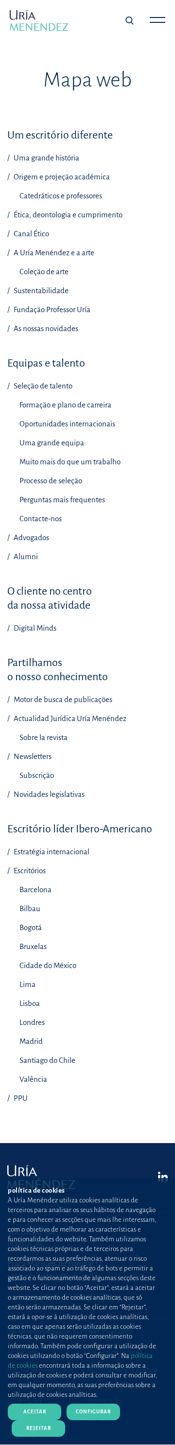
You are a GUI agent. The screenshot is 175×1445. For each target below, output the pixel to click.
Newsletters (32, 756)
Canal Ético (30, 233)
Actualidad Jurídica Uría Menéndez (69, 718)
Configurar (93, 1411)
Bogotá (30, 927)
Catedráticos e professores (60, 196)
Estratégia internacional (50, 851)
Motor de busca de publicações (62, 699)
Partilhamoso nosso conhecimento (57, 670)
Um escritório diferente (60, 135)
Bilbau (29, 908)
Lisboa (29, 1003)
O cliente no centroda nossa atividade (49, 598)
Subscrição (36, 775)
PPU (20, 1098)
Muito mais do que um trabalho (70, 462)
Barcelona (35, 889)
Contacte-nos (40, 518)
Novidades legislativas (48, 794)
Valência (33, 1079)
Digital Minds (34, 628)
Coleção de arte (44, 271)
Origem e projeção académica (61, 177)
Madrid (31, 1041)
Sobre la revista (43, 737)
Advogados (30, 537)
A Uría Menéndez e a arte (53, 252)
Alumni (25, 556)
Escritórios (29, 870)
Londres (32, 1022)
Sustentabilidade (40, 290)
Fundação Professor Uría (51, 309)
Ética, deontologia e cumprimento (67, 215)
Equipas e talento (46, 363)
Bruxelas (33, 946)
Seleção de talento (42, 386)
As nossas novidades (45, 328)
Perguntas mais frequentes (62, 499)
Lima (27, 984)
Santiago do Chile (47, 1060)
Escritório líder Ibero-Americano (79, 829)
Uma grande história (45, 158)
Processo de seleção (50, 480)
